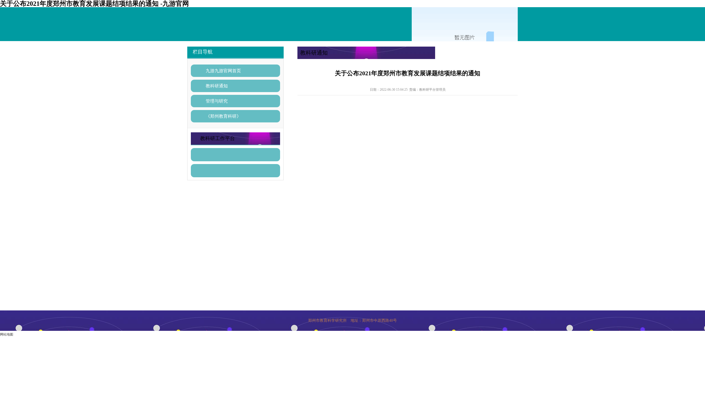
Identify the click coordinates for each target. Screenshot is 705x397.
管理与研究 (217, 101)
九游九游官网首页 (223, 70)
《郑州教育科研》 (223, 116)
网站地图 (6, 334)
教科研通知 (217, 86)
